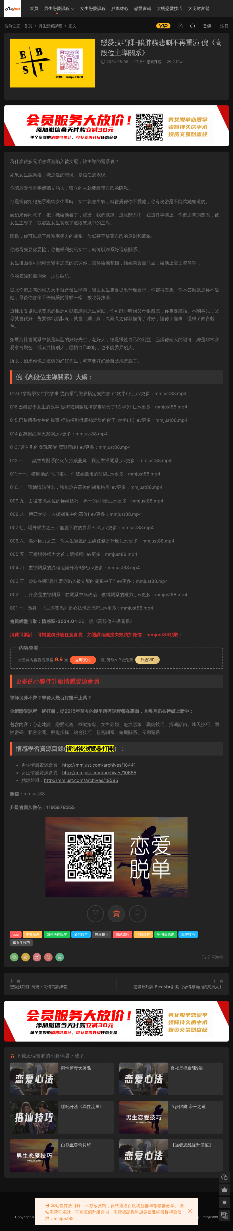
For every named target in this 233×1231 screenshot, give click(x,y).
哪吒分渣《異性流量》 (82, 1106)
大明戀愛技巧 (169, 8)
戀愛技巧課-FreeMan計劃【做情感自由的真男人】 (178, 986)
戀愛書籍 (142, 8)
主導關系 (32, 934)
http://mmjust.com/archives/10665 (99, 772)
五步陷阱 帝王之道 (188, 1106)
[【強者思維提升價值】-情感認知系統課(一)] (143, 1155)
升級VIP (147, 659)
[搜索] (192, 26)
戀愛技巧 (102, 934)
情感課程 (143, 934)
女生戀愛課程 (93, 8)
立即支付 (83, 659)
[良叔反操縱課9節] (143, 1079)
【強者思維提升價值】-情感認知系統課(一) (194, 1145)
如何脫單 (81, 934)
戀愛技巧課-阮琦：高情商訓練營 (38, 986)
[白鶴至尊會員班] (34, 1155)
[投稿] (180, 26)
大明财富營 (198, 8)
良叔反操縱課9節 (186, 1068)
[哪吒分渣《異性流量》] (34, 1117)
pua (16, 934)
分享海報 (214, 957)
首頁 (34, 8)
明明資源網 (12, 8)
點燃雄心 (119, 8)
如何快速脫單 (57, 934)
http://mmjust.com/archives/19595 (81, 780)
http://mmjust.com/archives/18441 (99, 765)
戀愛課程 (122, 934)
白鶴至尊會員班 (76, 1144)
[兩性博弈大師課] (34, 1079)
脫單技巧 (188, 934)
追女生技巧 (21, 942)
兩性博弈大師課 (76, 1068)
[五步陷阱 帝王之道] (143, 1117)
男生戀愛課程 (57, 8)
